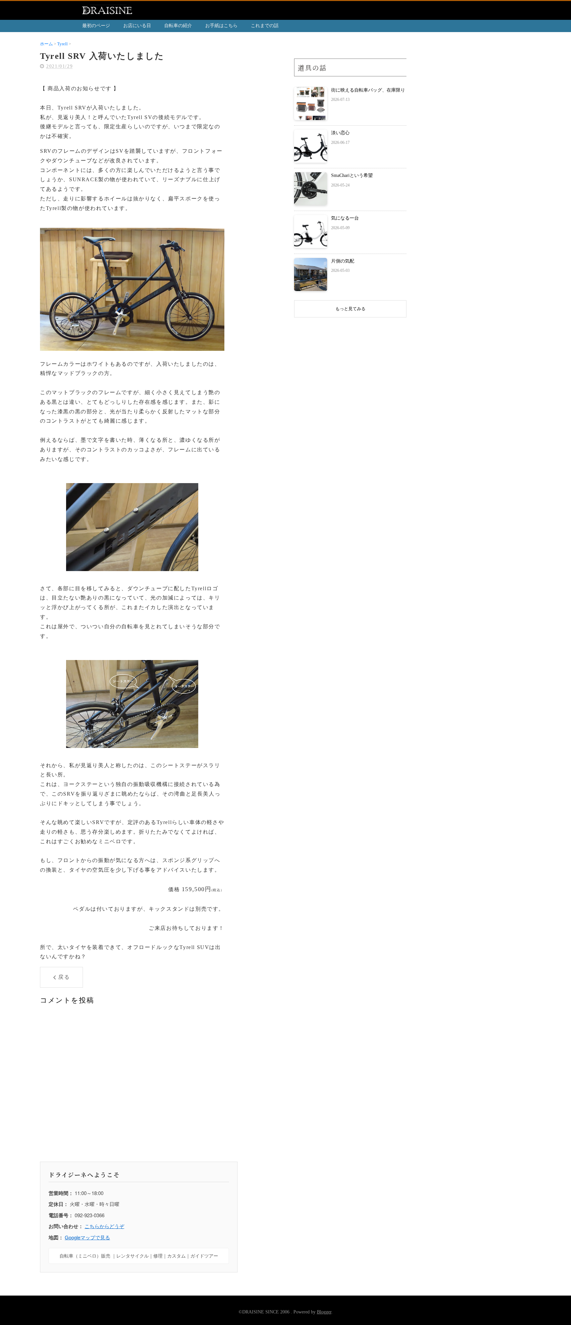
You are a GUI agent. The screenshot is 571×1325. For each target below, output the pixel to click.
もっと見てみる (350, 308)
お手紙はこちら (221, 25)
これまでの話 (265, 25)
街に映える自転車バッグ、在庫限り (368, 90)
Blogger (324, 1311)
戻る (64, 977)
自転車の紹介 (178, 25)
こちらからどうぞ (104, 1225)
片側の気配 (342, 261)
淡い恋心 (340, 132)
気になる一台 (345, 218)
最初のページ (96, 25)
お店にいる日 (137, 25)
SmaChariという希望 (352, 175)
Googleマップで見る (87, 1237)
